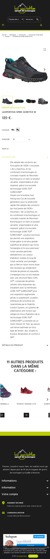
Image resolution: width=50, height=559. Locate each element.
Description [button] (8, 157)
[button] (41, 25)
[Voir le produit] (26, 415)
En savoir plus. (22, 556)
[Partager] (3, 152)
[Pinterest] (14, 152)
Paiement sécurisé (15, 503)
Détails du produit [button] (12, 345)
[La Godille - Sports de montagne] (25, 8)
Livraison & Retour (15, 513)
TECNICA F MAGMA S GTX (26, 404)
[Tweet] (8, 152)
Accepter (33, 556)
